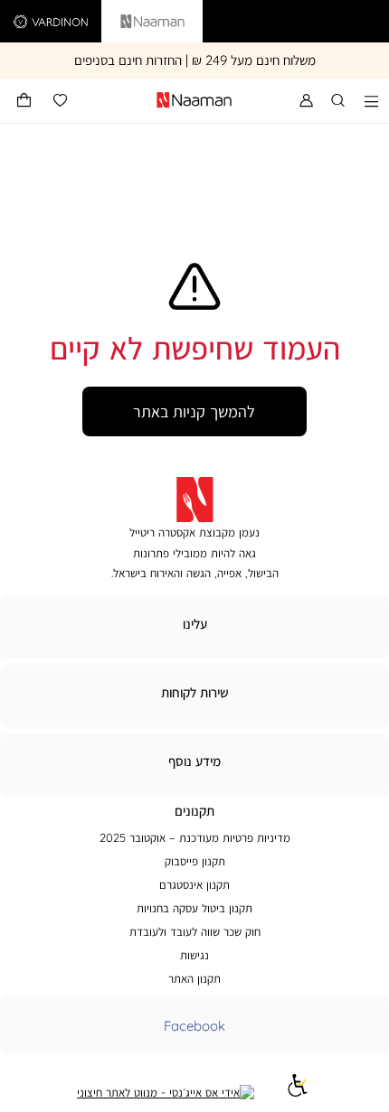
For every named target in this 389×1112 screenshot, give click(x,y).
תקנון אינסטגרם (194, 884)
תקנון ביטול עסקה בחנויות (194, 908)
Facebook (194, 1025)
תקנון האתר (194, 978)
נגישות (194, 955)
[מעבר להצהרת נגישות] (297, 1092)
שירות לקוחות (195, 692)
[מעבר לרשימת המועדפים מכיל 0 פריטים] (60, 101)
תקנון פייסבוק (195, 861)
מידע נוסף (194, 761)
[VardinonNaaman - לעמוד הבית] (145, 101)
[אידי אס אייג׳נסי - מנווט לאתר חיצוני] (165, 1092)
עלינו (195, 623)
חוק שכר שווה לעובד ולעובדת (195, 931)
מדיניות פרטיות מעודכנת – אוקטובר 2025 (195, 837)
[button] (24, 101)
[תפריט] (371, 101)
